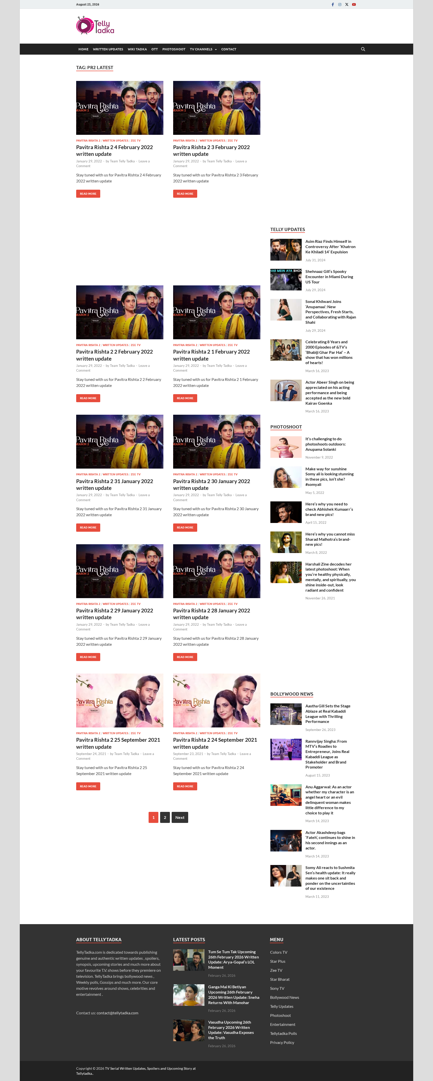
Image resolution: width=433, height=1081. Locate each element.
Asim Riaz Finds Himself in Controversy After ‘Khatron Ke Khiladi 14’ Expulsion (330, 246)
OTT (154, 49)
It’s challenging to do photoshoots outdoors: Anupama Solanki (325, 444)
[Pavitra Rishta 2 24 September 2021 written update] (216, 700)
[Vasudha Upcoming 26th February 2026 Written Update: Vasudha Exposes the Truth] (188, 1022)
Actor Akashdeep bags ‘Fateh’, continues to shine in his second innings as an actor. (330, 840)
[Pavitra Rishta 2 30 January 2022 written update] (216, 442)
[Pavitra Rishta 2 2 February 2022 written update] (119, 312)
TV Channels (201, 49)
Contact (228, 49)
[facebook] (333, 4)
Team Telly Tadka (122, 161)
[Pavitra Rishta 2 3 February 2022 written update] (216, 108)
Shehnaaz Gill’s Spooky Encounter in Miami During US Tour (329, 276)
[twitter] (347, 4)
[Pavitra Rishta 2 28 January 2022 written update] (216, 571)
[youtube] (354, 4)
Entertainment (282, 1024)
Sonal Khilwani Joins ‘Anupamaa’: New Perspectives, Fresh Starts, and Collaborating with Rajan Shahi (330, 312)
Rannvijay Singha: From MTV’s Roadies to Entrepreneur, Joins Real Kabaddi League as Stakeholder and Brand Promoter (327, 754)
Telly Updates (281, 1006)
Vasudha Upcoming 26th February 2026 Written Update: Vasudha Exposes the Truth (231, 1030)
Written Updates (108, 49)
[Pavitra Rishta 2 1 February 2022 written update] (216, 312)
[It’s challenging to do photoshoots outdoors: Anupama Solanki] (286, 439)
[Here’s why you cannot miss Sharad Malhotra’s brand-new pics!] (286, 534)
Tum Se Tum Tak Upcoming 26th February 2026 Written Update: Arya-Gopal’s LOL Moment (233, 959)
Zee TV (136, 140)
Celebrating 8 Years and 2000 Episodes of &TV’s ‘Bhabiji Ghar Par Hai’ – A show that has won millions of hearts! (329, 352)
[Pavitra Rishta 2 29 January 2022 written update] (119, 571)
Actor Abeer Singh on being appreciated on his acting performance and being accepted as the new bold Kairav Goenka (329, 392)
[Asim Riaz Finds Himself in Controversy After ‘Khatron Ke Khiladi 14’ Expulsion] (286, 241)
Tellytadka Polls (283, 1033)
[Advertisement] (168, 245)
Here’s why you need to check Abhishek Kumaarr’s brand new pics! (329, 509)
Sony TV (277, 988)
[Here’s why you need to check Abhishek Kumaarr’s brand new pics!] (286, 504)
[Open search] (363, 49)
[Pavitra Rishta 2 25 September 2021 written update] (119, 700)
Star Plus (277, 961)
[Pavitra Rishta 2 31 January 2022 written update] (119, 442)
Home (83, 49)
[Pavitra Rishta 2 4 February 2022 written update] (119, 108)
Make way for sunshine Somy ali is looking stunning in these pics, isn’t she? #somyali (329, 476)
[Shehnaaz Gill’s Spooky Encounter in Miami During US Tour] (286, 271)
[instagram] (340, 4)
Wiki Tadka (137, 49)
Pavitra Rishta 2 (88, 140)
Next (179, 817)
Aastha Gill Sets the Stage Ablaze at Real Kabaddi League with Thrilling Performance (328, 713)
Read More (86, 192)
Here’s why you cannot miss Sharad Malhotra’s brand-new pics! (330, 539)
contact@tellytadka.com (117, 1012)
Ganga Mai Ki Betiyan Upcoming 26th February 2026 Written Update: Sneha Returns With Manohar (233, 994)
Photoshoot (173, 49)
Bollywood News (284, 997)
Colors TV (278, 952)
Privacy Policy (282, 1042)
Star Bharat (280, 979)
